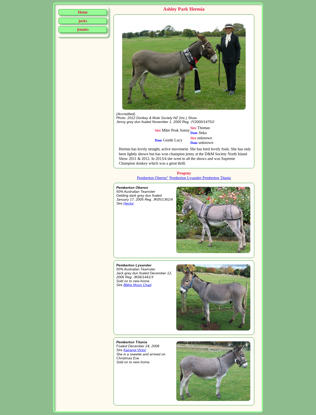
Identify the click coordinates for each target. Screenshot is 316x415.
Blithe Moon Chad (137, 285)
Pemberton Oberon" (152, 178)
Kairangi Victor (134, 350)
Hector (128, 203)
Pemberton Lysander (185, 178)
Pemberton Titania (216, 178)
